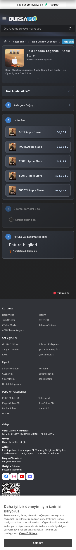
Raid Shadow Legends (44, 41)
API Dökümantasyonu (13, 330)
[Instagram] (14, 476)
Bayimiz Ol (44, 320)
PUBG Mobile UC (11, 398)
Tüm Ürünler (8, 320)
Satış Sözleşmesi (10, 349)
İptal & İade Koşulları (49, 349)
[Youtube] (21, 476)
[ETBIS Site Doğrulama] (35, 492)
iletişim (42, 314)
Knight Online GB (11, 403)
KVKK (4, 354)
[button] (38, 78)
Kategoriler (19, 41)
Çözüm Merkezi (10, 325)
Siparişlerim (8, 378)
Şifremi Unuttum (10, 368)
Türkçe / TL (63, 293)
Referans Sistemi (47, 325)
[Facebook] (6, 476)
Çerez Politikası (46, 354)
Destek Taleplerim (11, 384)
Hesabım (43, 368)
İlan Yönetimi (45, 378)
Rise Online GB (46, 403)
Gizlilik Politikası (10, 344)
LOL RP (5, 413)
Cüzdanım (7, 373)
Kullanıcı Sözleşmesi (49, 344)
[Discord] (30, 476)
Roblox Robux (9, 408)
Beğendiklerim (46, 373)
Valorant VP (44, 398)
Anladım (38, 543)
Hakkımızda (8, 314)
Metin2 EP (44, 408)
